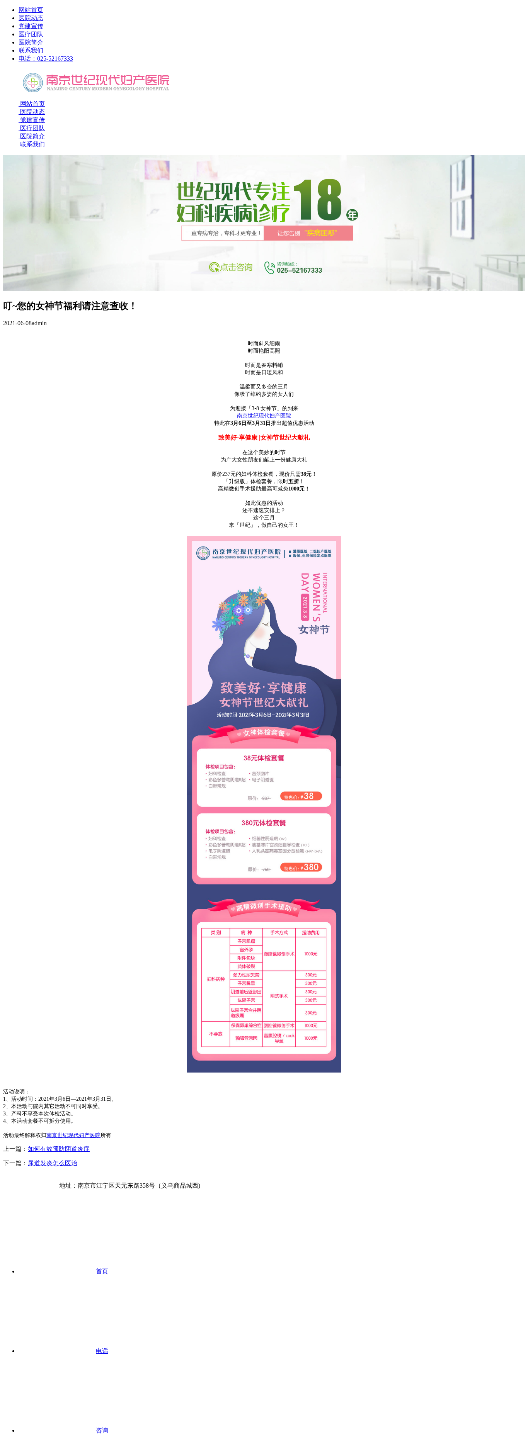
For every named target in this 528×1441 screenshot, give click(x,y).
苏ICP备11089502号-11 (33, 1177)
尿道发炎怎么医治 (52, 1163)
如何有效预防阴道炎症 (59, 1149)
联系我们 (31, 50)
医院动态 (31, 18)
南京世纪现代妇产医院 (264, 416)
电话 (102, 1351)
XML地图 (79, 1177)
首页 (102, 1271)
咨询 (102, 1430)
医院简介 (31, 42)
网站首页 (31, 10)
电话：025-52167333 (46, 58)
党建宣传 (31, 26)
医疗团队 (31, 34)
